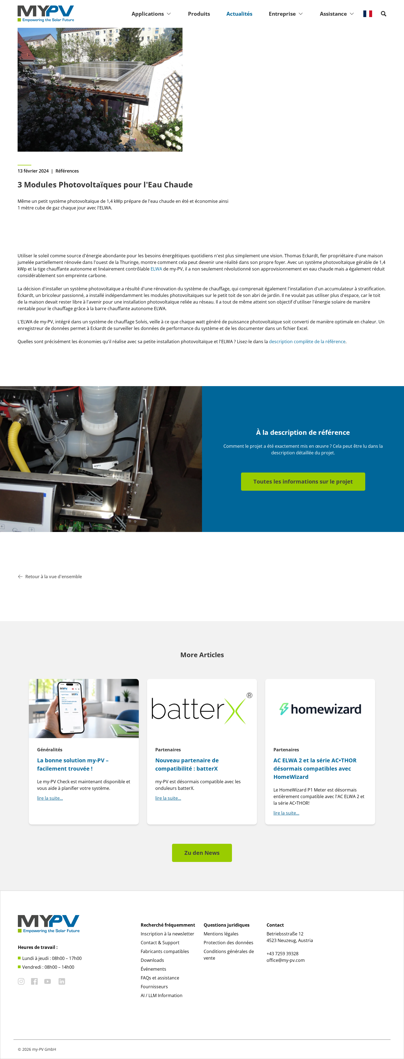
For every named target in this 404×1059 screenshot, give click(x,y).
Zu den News (202, 852)
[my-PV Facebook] (34, 981)
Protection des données (228, 943)
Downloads (152, 960)
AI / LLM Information (161, 995)
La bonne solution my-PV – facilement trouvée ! (73, 764)
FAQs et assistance (160, 978)
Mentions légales (221, 934)
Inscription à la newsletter (167, 934)
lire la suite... (50, 798)
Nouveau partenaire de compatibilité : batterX (187, 764)
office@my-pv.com (286, 960)
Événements (153, 969)
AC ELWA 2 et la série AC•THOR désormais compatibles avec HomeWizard (314, 768)
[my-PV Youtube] (47, 981)
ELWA (156, 269)
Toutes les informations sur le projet (303, 481)
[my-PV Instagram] (21, 981)
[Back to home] (46, 14)
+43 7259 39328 (282, 954)
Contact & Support (160, 943)
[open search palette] (383, 14)
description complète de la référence (307, 342)
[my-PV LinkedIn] (61, 981)
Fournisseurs (154, 987)
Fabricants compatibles (165, 951)
